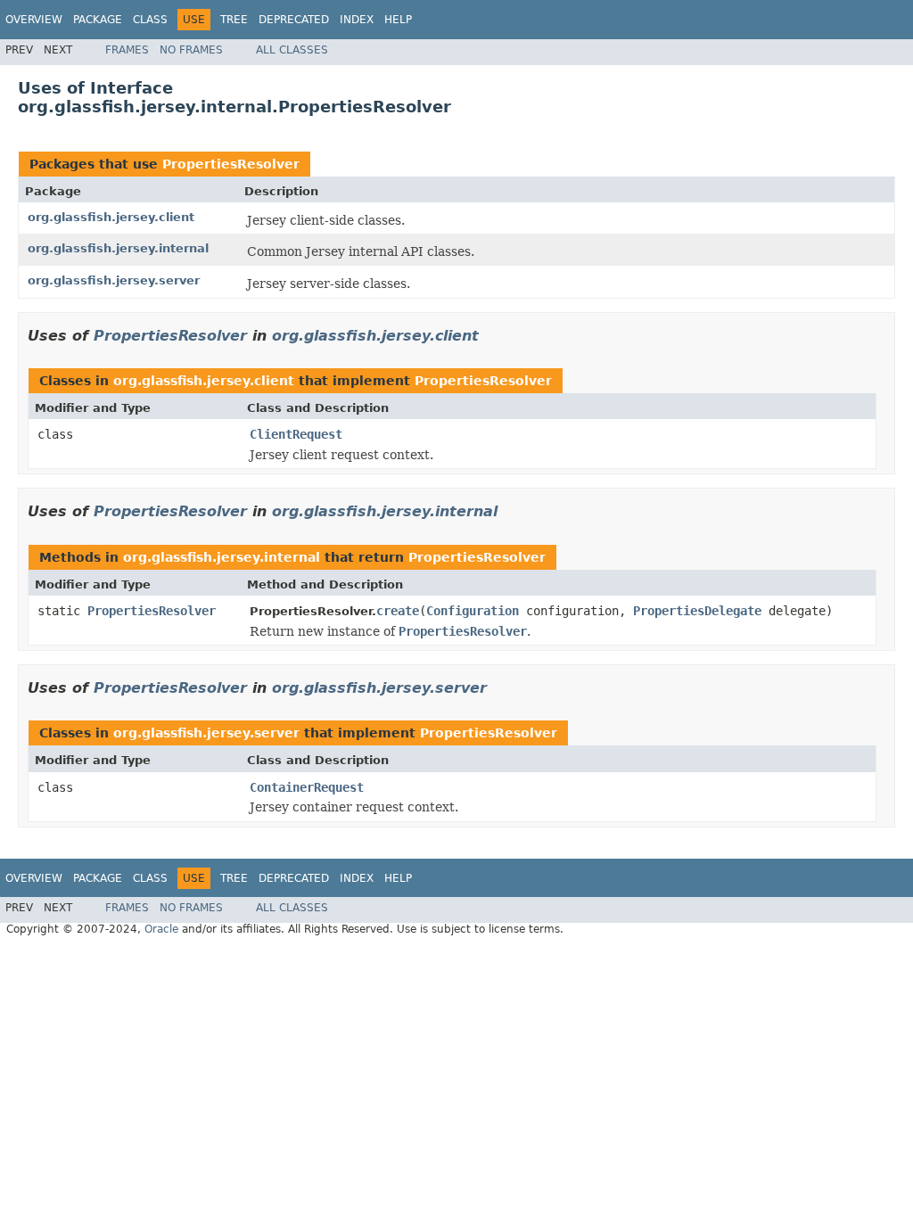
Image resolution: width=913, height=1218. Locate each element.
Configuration (472, 611)
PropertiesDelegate (697, 611)
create (397, 611)
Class (150, 19)
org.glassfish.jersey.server (114, 280)
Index (357, 19)
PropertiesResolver (231, 164)
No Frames (191, 50)
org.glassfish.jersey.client (111, 217)
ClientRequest (296, 434)
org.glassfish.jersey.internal (118, 248)
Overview (33, 19)
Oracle (161, 929)
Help (398, 19)
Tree (234, 19)
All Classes (292, 50)
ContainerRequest (307, 787)
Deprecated (294, 19)
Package (97, 19)
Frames (127, 50)
